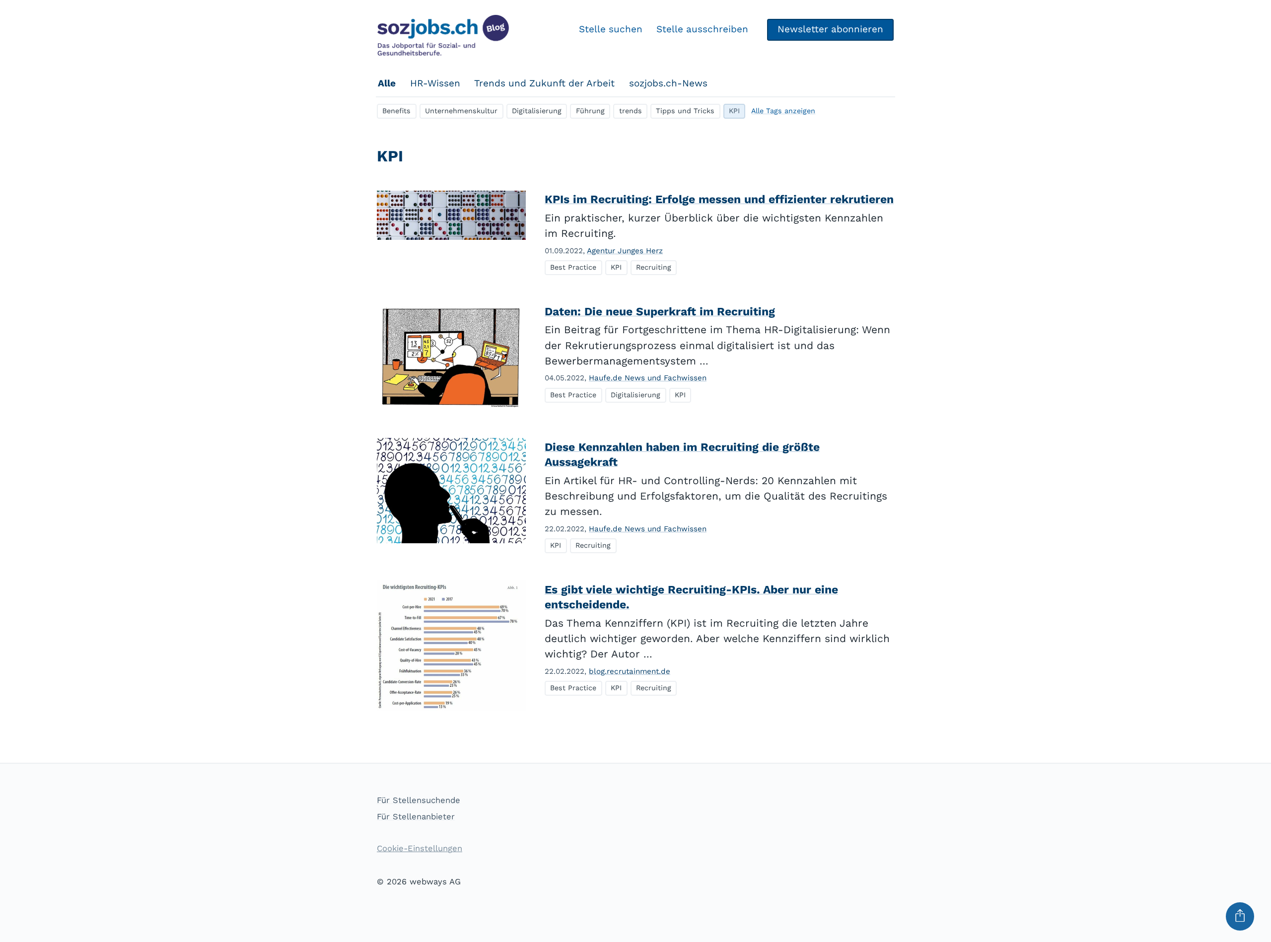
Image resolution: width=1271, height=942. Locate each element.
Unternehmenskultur (461, 111)
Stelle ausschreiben (702, 29)
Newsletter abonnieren (830, 29)
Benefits (396, 111)
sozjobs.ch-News (668, 83)
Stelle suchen (610, 29)
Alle (387, 83)
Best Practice (573, 267)
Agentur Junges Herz (625, 250)
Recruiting (653, 267)
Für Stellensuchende (418, 800)
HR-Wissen (435, 83)
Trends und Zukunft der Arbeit (544, 83)
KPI (734, 111)
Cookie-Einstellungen (419, 848)
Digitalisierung (537, 111)
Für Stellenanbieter (416, 816)
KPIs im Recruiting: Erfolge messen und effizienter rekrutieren (719, 199)
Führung (590, 111)
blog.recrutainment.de (629, 671)
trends (630, 111)
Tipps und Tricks (685, 111)
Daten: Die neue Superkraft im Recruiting (660, 311)
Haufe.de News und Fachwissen (647, 377)
